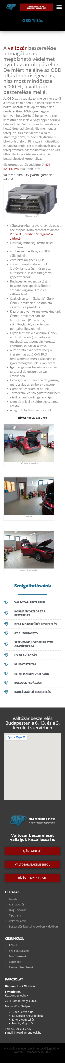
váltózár (17, 47)
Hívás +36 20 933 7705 (32, 417)
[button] (59, 7)
